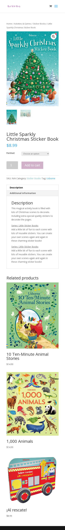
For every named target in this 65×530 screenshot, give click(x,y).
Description (16, 187)
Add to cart (32, 165)
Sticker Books (39, 23)
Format (10, 152)
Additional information (23, 193)
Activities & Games (22, 23)
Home (9, 23)
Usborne (51, 178)
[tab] (32, 187)
